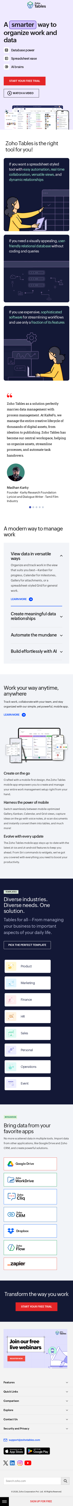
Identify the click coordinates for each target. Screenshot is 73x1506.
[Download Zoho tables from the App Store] (14, 1451)
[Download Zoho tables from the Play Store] (38, 1451)
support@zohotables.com (24, 1440)
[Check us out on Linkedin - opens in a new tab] (13, 1463)
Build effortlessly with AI (34, 651)
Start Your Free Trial (24, 80)
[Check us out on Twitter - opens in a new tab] (5, 1462)
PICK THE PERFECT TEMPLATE (27, 944)
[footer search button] (65, 1481)
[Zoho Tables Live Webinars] (36, 1348)
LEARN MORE (21, 599)
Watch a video (23, 93)
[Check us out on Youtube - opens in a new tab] (27, 1463)
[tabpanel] (36, 447)
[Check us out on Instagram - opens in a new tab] (20, 1463)
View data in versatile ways (31, 556)
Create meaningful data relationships (33, 616)
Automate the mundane (34, 635)
